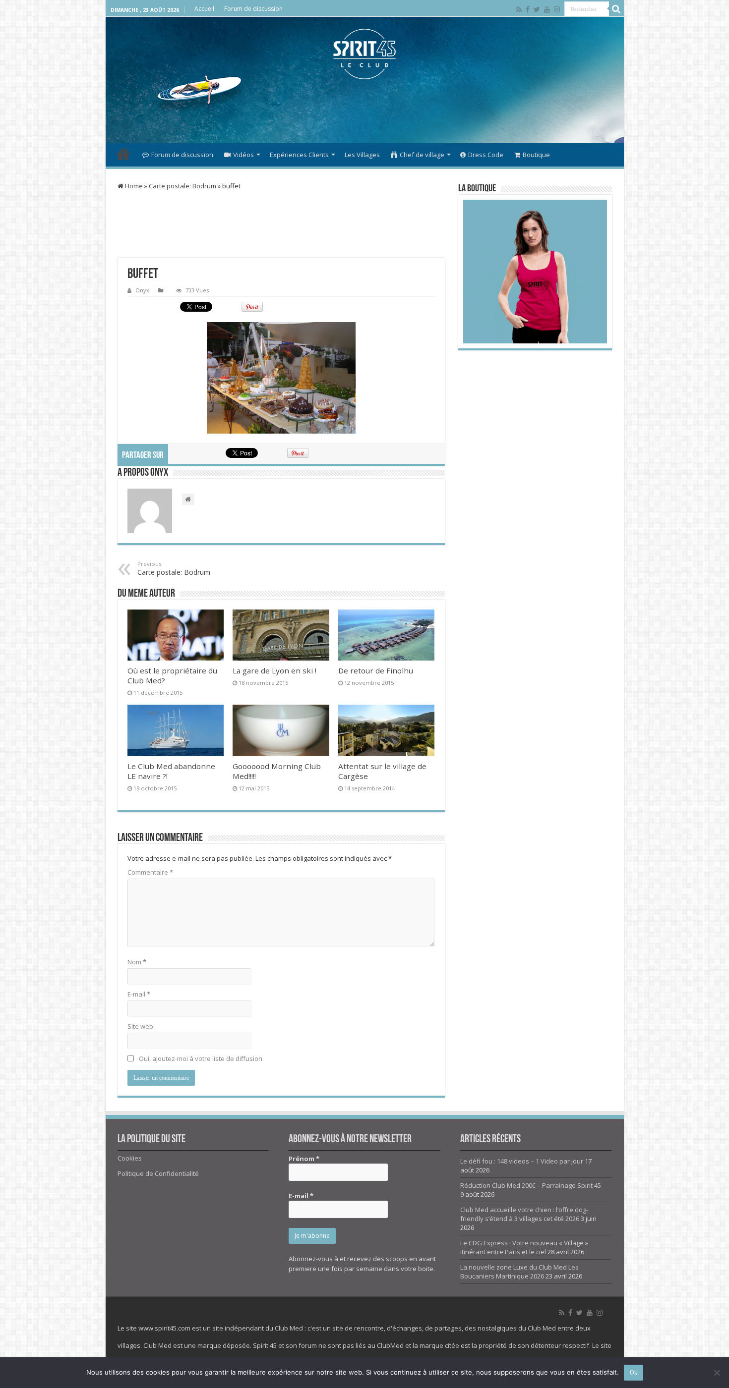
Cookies (130, 1158)
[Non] (717, 1373)
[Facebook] (528, 9)
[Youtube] (547, 9)
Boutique (536, 154)
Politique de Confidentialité (158, 1173)
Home (133, 185)
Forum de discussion (253, 8)
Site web (140, 1026)
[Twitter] (537, 9)
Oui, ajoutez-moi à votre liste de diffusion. (200, 1058)
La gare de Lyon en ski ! (274, 670)
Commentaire (150, 872)
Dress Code (485, 154)
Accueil (204, 8)
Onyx (142, 290)
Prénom (304, 1158)
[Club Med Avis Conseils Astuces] (364, 54)
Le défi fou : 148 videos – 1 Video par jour (521, 1161)
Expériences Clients (299, 154)
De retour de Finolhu (375, 670)
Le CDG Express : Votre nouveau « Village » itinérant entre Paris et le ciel (524, 1247)
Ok (633, 1372)
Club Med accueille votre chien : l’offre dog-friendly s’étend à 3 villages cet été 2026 (524, 1214)
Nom (136, 961)
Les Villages (362, 154)
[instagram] (557, 9)
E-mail (138, 994)
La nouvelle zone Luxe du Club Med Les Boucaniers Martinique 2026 (519, 1271)
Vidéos (243, 154)
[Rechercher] (616, 8)
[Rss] (519, 9)
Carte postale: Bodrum (182, 185)
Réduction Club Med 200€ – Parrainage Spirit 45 (530, 1185)
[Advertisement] (364, 111)
